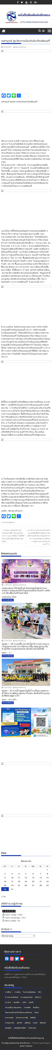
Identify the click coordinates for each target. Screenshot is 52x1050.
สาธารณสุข (9, 1017)
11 (19, 877)
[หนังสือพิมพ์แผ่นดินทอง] (3, 30)
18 (19, 881)
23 (5, 885)
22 (47, 881)
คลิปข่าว (38, 997)
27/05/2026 (7, 641)
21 (41, 881)
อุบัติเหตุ (27, 1023)
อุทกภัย (19, 1023)
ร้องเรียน (36, 1007)
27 (33, 885)
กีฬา (39, 992)
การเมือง (17, 992)
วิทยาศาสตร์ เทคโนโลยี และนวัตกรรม (18, 1012)
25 (19, 885)
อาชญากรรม (9, 1023)
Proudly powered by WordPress (16, 1043)
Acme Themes (26, 1046)
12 (26, 877)
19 (26, 881)
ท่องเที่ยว (17, 1002)
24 (12, 885)
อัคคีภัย (33, 1017)
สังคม (37, 1012)
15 (47, 877)
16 (5, 881)
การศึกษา (8, 992)
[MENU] (49, 31)
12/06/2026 (7, 585)
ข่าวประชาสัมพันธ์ (11, 997)
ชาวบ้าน (8, 1002)
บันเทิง (31, 1002)
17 (12, 881)
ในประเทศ (32, 1028)
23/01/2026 (7, 687)
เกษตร (35, 1023)
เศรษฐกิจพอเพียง (20, 1028)
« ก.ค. (3, 896)
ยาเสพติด (27, 1007)
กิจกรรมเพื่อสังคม (8, 522)
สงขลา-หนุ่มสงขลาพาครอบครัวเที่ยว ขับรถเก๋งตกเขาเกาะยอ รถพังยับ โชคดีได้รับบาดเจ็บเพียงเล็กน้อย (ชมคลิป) (13, 536)
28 (41, 885)
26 (26, 885)
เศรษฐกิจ (8, 1028)
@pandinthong (20, 47)
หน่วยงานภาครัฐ (22, 1017)
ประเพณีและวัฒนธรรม (13, 1007)
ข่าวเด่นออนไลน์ (26, 997)
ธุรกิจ (24, 1002)
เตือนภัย (43, 1023)
